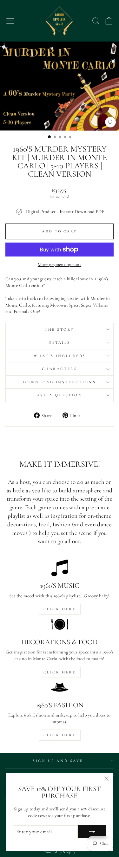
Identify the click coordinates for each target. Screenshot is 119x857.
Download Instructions (59, 382)
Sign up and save (58, 760)
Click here (59, 609)
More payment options (59, 264)
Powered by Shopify (59, 852)
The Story (59, 329)
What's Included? (59, 356)
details (59, 342)
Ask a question (59, 395)
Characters (59, 369)
